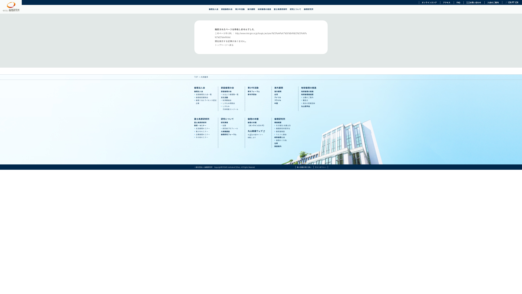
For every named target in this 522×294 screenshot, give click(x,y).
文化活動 (224, 98)
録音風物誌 (280, 132)
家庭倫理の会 (226, 9)
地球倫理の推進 (264, 9)
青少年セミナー (202, 132)
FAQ (458, 3)
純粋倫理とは (279, 137)
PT (513, 2)
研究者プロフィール (230, 129)
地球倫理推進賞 (307, 95)
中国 (276, 103)
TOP (196, 77)
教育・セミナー (200, 126)
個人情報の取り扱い (304, 167)
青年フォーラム (254, 92)
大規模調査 (225, 132)
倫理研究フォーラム (229, 135)
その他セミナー (202, 137)
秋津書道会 (227, 100)
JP (506, 2)
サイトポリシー (320, 167)
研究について (295, 9)
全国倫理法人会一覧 (204, 95)
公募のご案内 (308, 98)
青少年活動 (240, 9)
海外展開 (251, 9)
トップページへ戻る (224, 45)
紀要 (224, 126)
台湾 (276, 95)
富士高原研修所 (280, 9)
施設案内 (277, 146)
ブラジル (277, 100)
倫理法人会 (213, 9)
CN (516, 2)
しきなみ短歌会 (229, 103)
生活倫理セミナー (203, 129)
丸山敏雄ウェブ (255, 131)
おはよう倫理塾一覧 (230, 95)
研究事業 (224, 123)
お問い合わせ (475, 3)
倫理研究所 (308, 9)
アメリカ (277, 98)
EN (509, 2)
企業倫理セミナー (203, 135)
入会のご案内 (493, 3)
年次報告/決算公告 (283, 126)
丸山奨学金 (305, 106)
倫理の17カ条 (281, 140)
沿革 (276, 143)
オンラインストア (429, 3)
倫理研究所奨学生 (283, 129)
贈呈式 (305, 100)
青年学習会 (252, 95)
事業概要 (277, 123)
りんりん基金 (281, 135)
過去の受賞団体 (309, 103)
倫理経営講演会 (202, 98)
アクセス (446, 3)
